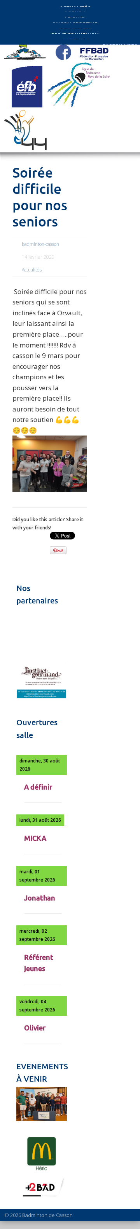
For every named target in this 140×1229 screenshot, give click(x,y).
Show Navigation (113, 70)
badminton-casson (40, 244)
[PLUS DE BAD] (41, 1196)
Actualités (32, 269)
